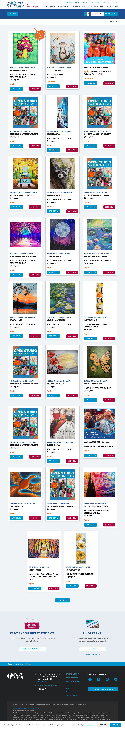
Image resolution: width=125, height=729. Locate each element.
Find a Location (95, 2)
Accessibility (36, 708)
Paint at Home (112, 7)
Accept (115, 725)
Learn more (90, 725)
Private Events (63, 7)
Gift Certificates (79, 7)
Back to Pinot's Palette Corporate (20, 664)
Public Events (49, 7)
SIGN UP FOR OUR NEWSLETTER (103, 689)
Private (110, 14)
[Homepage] (21, 676)
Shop (96, 7)
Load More (62, 600)
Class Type (12, 14)
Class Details (16, 89)
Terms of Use (17, 708)
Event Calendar (72, 674)
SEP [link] (112, 21)
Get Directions (42, 681)
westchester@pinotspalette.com (48, 685)
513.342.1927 (42, 689)
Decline (103, 725)
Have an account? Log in (93, 654)
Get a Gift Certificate (32, 649)
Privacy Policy (27, 708)
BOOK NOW (35, 89)
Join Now (92, 649)
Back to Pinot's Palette (72, 2)
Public (97, 14)
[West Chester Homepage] (15, 4)
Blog (102, 7)
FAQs (90, 7)
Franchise (85, 2)
